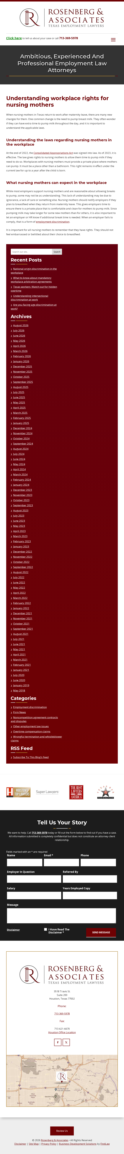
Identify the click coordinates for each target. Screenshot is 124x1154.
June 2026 (19, 335)
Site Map (34, 1144)
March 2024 (20, 474)
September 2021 (23, 628)
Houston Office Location (62, 1032)
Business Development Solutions (77, 1144)
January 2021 (21, 670)
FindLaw (105, 1144)
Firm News (19, 712)
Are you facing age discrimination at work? (34, 306)
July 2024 (18, 454)
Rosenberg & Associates (54, 1140)
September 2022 (23, 567)
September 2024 (23, 443)
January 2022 (21, 608)
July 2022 (18, 577)
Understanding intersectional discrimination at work (29, 297)
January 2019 (21, 685)
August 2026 (20, 325)
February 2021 (22, 664)
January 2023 (21, 546)
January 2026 (21, 361)
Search (57, 251)
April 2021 (19, 654)
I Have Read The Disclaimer (58, 931)
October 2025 (21, 376)
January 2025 (21, 423)
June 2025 (19, 397)
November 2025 (22, 371)
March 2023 (20, 536)
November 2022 (22, 556)
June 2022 (19, 582)
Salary (11, 888)
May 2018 (19, 690)
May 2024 (19, 464)
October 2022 (21, 562)
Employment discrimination (30, 707)
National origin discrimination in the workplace (34, 270)
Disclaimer (13, 929)
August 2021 (20, 634)
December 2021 (22, 613)
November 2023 (22, 495)
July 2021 (18, 639)
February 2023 (22, 541)
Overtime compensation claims (31, 731)
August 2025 (20, 387)
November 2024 (22, 433)
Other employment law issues (31, 726)
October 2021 (21, 623)
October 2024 (21, 438)
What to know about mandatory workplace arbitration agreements (31, 279)
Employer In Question (21, 872)
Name (11, 855)
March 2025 (20, 412)
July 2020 (18, 675)
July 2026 (18, 330)
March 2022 (20, 598)
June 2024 (19, 459)
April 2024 (19, 469)
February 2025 (22, 418)
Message (12, 905)
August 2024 (20, 448)
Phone (85, 855)
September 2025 (23, 382)
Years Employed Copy (76, 888)
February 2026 (22, 356)
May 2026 (19, 340)
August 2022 (20, 572)
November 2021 (22, 618)
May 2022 (19, 587)
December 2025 (22, 366)
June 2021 (19, 644)
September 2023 (23, 505)
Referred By (70, 872)
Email (48, 855)
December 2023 (22, 490)
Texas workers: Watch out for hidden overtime (34, 288)
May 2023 (19, 526)
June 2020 (19, 680)
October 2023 (21, 500)
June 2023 (19, 520)
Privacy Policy (48, 1144)
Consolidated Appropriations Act (53, 153)
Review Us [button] (62, 1131)
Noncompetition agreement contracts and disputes (34, 719)
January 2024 (21, 484)
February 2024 (22, 479)
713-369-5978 (68, 38)
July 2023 (18, 515)
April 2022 (19, 592)
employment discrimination (52, 221)
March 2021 (20, 659)
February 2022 (22, 603)
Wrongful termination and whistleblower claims (36, 738)
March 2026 (20, 351)
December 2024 (22, 428)
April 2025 (19, 407)
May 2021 (19, 649)
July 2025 (18, 392)
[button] (113, 39)
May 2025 (19, 402)
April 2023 (19, 531)
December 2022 (22, 551)
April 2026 (19, 346)
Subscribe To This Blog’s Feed (31, 757)
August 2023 (20, 510)
